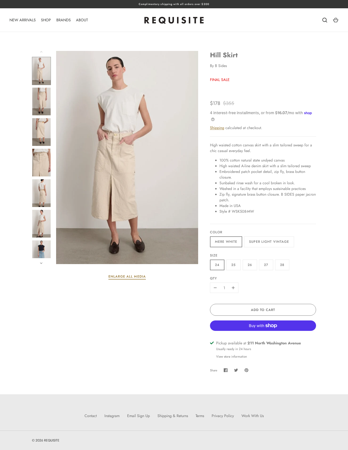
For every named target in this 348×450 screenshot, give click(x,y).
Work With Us (252, 415)
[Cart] (335, 20)
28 (282, 264)
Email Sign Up (138, 415)
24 (217, 264)
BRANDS (63, 20)
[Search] (325, 20)
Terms (200, 415)
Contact (91, 415)
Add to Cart (263, 309)
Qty (213, 278)
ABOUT (82, 20)
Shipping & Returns (172, 415)
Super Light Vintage (269, 241)
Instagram (112, 415)
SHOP (46, 20)
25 (233, 264)
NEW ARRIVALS (22, 20)
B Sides (221, 65)
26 (250, 264)
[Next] (41, 263)
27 (266, 264)
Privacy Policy (223, 415)
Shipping (217, 127)
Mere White (226, 241)
